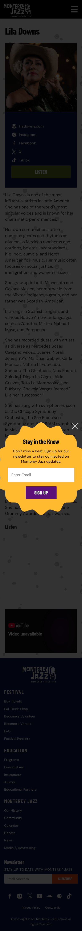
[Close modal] (75, 426)
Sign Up (41, 493)
